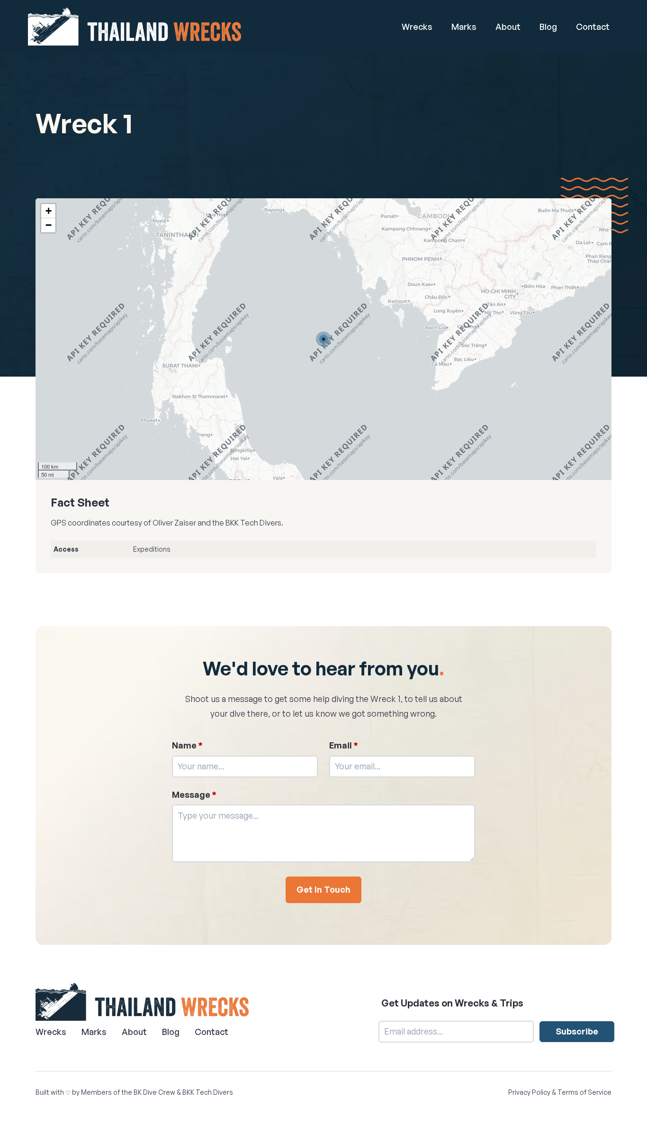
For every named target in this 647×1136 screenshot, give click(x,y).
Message (194, 794)
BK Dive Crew (154, 1092)
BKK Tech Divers (207, 1092)
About (508, 26)
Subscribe (577, 1031)
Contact (593, 26)
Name (187, 745)
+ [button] (48, 211)
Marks (463, 26)
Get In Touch (323, 889)
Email (343, 745)
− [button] (48, 225)
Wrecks (417, 26)
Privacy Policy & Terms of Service (559, 1092)
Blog (548, 26)
